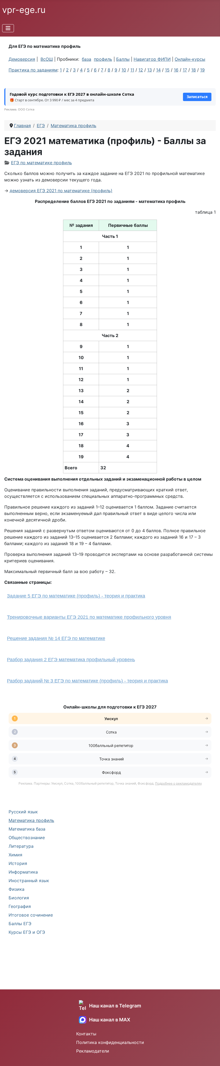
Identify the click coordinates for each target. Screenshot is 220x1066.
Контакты (86, 1033)
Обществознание (27, 837)
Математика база (27, 829)
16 (176, 70)
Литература (21, 846)
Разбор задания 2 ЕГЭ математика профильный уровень (71, 659)
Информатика (23, 872)
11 (132, 70)
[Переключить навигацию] (8, 28)
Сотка (111, 732)
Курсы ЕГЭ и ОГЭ (27, 932)
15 (167, 70)
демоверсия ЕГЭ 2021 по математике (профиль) (61, 190)
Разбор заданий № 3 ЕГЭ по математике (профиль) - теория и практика (87, 681)
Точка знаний (111, 759)
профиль (103, 59)
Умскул (111, 718)
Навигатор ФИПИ (152, 59)
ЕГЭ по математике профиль (41, 162)
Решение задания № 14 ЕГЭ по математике (56, 638)
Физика (16, 889)
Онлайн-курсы (190, 59)
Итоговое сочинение (31, 915)
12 (140, 70)
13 (149, 70)
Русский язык (23, 811)
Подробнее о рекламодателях (178, 783)
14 (158, 70)
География (20, 906)
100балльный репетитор (111, 745)
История (18, 863)
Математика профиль (31, 820)
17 (185, 70)
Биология (19, 897)
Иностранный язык (29, 880)
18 (193, 70)
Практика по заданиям (33, 70)
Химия (15, 854)
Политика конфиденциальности (110, 1042)
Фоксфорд (111, 772)
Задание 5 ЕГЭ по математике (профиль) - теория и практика (76, 596)
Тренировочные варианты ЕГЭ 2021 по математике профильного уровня (89, 617)
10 (124, 70)
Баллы (123, 59)
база (86, 59)
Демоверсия (22, 59)
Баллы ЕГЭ (20, 923)
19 (202, 70)
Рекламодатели (92, 1051)
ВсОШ (47, 59)
